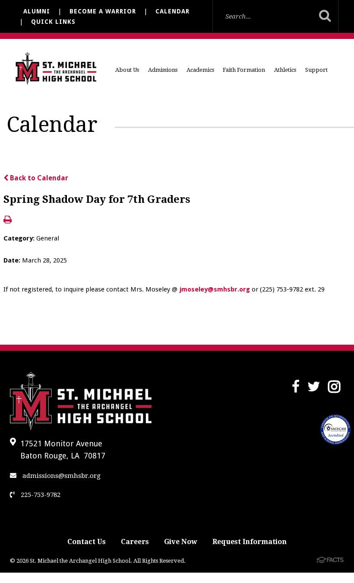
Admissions (162, 70)
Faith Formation (244, 70)
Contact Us (86, 542)
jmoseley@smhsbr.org (215, 289)
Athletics (285, 70)
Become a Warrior (103, 11)
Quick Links (53, 21)
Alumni (36, 11)
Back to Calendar (38, 178)
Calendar (172, 11)
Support (316, 70)
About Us (127, 70)
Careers (135, 542)
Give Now (180, 542)
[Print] (7, 220)
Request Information (249, 542)
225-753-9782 (39, 495)
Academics (200, 70)
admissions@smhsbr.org (61, 476)
